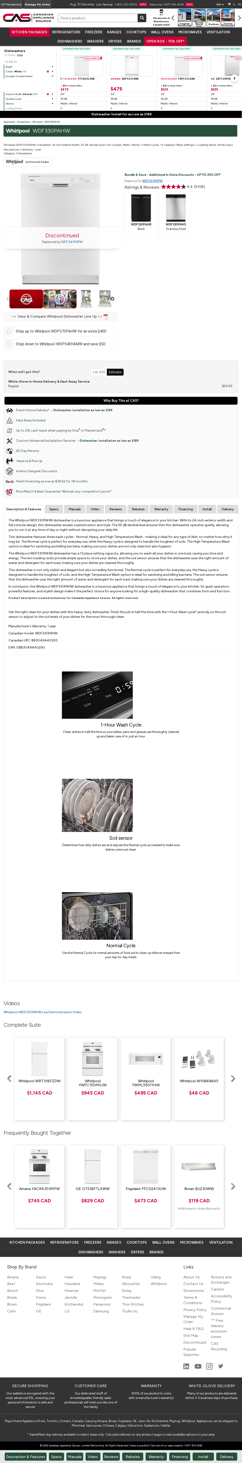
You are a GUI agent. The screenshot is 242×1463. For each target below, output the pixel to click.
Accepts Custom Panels (19, 76)
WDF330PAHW (52, 122)
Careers (217, 1289)
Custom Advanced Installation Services (77, 441)
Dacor (41, 1277)
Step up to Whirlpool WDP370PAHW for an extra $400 (61, 331)
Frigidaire (43, 1304)
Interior (10, 103)
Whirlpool (37, 122)
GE (38, 1311)
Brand (9, 66)
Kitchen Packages (30, 32)
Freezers (93, 32)
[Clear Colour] (48, 71)
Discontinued (194, 1342)
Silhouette (131, 1283)
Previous (9, 299)
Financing (185, 509)
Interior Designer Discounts (36, 471)
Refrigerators (66, 32)
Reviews (115, 509)
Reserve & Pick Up (29, 461)
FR (239, 4)
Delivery (228, 509)
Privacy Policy (195, 1309)
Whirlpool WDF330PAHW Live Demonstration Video (43, 1012)
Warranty (161, 509)
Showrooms (193, 1290)
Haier (69, 1277)
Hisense (71, 1290)
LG (67, 1311)
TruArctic (130, 1311)
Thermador (131, 1297)
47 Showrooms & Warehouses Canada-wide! (161, 19)
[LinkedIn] (186, 1368)
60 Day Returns (27, 451)
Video (95, 509)
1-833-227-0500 (130, 4)
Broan (12, 1304)
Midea (98, 1283)
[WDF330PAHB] (141, 207)
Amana (13, 1277)
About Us (191, 1277)
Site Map (190, 1335)
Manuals (75, 509)
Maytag (99, 1277)
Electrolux (44, 1283)
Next (112, 299)
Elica (40, 1290)
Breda (12, 1297)
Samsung (101, 1311)
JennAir (71, 1297)
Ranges (114, 32)
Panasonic (102, 1304)
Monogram (102, 1297)
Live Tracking (104, 4)
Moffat (99, 1290)
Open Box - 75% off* (166, 41)
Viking (156, 1277)
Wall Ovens (162, 32)
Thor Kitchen (133, 1304)
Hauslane (72, 1283)
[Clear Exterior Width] (48, 94)
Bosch (12, 1290)
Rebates (138, 509)
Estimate (115, 372)
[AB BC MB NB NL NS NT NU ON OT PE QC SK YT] (220, 4)
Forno (41, 1297)
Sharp (126, 1277)
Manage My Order (37, 4)
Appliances (9, 122)
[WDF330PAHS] (176, 207)
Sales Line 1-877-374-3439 (171, 4)
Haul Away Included (31, 420)
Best (11, 1283)
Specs (54, 509)
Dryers (115, 41)
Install (207, 509)
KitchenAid (74, 1304)
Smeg (126, 1290)
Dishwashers (69, 41)
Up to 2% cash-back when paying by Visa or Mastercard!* (61, 430)
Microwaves (190, 32)
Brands (134, 41)
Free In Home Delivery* (64, 410)
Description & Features (23, 509)
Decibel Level (13, 98)
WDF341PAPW (71, 242)
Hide (20, 54)
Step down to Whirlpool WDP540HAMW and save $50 (60, 344)
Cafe (11, 1311)
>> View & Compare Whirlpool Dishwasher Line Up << (58, 316)
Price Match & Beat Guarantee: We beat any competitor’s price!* (64, 491)
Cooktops (136, 32)
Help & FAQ (193, 1328)
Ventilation (218, 32)
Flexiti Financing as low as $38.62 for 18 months (52, 481)
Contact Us (193, 1283)
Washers (95, 41)
